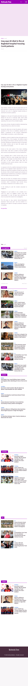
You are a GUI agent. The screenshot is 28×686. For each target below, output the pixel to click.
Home (2, 38)
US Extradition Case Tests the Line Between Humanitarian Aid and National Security (20, 357)
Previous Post (5, 283)
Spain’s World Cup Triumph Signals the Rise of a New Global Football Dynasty (20, 469)
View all (25, 248)
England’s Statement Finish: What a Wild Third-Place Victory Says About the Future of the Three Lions (20, 480)
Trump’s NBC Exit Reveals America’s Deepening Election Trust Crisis (20, 545)
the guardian (4, 208)
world (5, 38)
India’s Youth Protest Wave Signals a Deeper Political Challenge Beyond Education (20, 304)
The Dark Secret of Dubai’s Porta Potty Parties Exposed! (19, 293)
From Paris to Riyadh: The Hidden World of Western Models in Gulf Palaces (20, 336)
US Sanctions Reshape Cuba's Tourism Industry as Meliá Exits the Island (13, 417)
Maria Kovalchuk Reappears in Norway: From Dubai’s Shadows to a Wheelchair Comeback (20, 315)
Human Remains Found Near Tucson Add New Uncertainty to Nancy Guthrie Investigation (20, 347)
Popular (4, 287)
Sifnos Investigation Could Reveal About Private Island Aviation (20, 265)
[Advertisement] (14, 20)
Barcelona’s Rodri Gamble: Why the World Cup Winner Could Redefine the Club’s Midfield (12, 388)
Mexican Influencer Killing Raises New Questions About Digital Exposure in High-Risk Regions (20, 277)
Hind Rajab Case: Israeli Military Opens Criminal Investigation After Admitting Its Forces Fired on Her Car (20, 255)
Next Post (24, 283)
